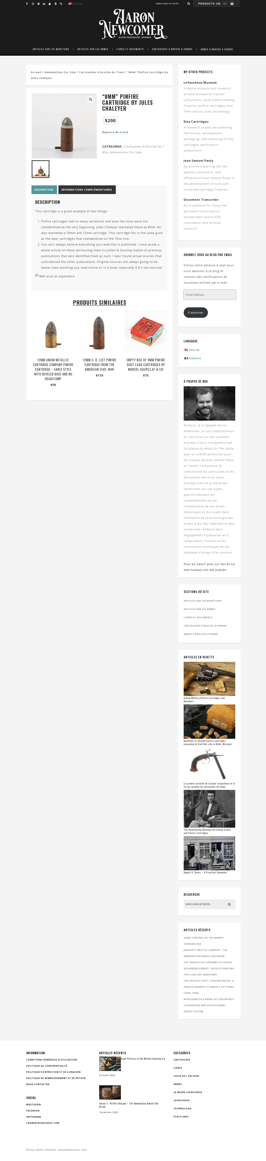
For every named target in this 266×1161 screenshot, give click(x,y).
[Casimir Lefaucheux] (51, 3)
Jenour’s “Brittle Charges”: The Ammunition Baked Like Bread (129, 1105)
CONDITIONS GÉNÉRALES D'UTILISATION (51, 1059)
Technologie (183, 1108)
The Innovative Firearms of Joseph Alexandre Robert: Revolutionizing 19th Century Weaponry (209, 968)
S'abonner (196, 313)
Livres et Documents (130, 49)
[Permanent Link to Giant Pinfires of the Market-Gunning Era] (110, 1070)
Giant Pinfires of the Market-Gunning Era (143, 1058)
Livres (178, 1067)
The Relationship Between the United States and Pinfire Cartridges (207, 831)
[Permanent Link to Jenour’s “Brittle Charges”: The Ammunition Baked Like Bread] (110, 1098)
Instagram (33, 1116)
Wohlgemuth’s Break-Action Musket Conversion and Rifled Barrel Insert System (209, 1005)
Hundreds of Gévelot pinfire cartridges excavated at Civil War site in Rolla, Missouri (208, 742)
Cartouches (182, 1059)
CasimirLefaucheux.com (42, 1123)
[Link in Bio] (62, 3)
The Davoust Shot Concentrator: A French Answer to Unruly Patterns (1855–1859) (209, 987)
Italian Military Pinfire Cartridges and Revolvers (204, 699)
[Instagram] (34, 3)
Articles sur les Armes (92, 49)
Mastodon (33, 1104)
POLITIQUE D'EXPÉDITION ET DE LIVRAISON (53, 1072)
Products (206, 3)
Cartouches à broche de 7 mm (101, 72)
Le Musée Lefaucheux (188, 1092)
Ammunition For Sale (60, 72)
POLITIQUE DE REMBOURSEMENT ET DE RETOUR (56, 1078)
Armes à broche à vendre (217, 49)
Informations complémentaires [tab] (86, 189)
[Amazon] (57, 3)
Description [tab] (43, 189)
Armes (178, 1084)
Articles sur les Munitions (51, 49)
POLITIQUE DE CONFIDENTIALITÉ (46, 1065)
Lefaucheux (182, 1100)
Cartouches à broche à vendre (172, 49)
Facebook (33, 1110)
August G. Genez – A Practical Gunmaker (205, 872)
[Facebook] (29, 3)
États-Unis (181, 1116)
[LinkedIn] (45, 3)
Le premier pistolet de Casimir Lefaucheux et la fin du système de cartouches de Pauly (209, 785)
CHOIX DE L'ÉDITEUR (186, 1076)
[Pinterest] (40, 3)
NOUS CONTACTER (37, 1084)
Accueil (36, 72)
